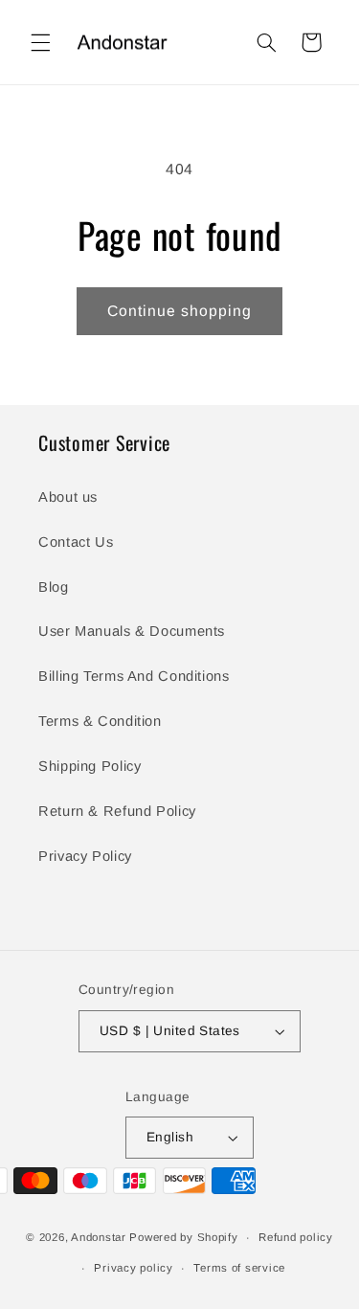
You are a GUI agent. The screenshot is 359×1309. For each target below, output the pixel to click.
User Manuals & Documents (131, 631)
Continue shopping (180, 311)
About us (68, 497)
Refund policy (295, 1237)
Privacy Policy (85, 856)
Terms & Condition (100, 721)
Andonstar (98, 1237)
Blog (53, 587)
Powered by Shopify (183, 1237)
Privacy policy (133, 1268)
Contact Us (75, 542)
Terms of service (239, 1268)
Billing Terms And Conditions (134, 676)
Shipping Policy (89, 766)
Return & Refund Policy (117, 811)
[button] (40, 42)
